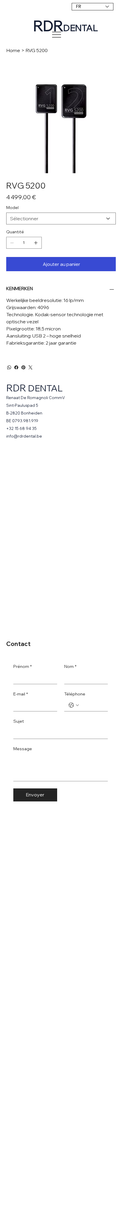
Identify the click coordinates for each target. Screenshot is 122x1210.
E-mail (20, 694)
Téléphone (74, 694)
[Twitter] (30, 367)
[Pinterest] (23, 367)
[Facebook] (16, 367)
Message (22, 748)
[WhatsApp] (9, 367)
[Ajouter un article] (36, 243)
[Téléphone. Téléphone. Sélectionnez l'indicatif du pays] (74, 705)
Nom (70, 666)
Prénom (22, 666)
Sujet (18, 721)
